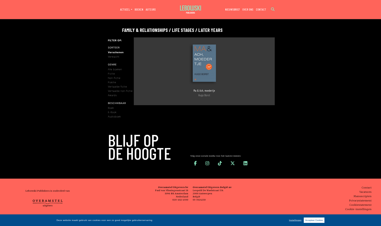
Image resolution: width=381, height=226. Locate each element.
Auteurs (151, 9)
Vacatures (365, 191)
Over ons (248, 9)
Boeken (139, 9)
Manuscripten (363, 196)
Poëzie (112, 82)
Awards (112, 95)
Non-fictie (114, 77)
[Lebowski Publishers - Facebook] (195, 163)
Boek (111, 107)
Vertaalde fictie (117, 86)
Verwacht (113, 56)
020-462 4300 (180, 199)
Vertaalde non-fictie (120, 90)
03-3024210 (199, 199)
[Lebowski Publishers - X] (233, 163)
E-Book (112, 112)
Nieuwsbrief (232, 9)
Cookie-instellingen (358, 209)
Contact (261, 9)
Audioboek (114, 116)
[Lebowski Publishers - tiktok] (219, 163)
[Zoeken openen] (273, 9)
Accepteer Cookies (314, 220)
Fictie (111, 73)
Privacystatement (360, 200)
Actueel (125, 9)
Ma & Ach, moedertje (204, 90)
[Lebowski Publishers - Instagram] (207, 163)
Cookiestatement (360, 204)
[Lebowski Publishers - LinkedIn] (245, 163)
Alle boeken (115, 69)
